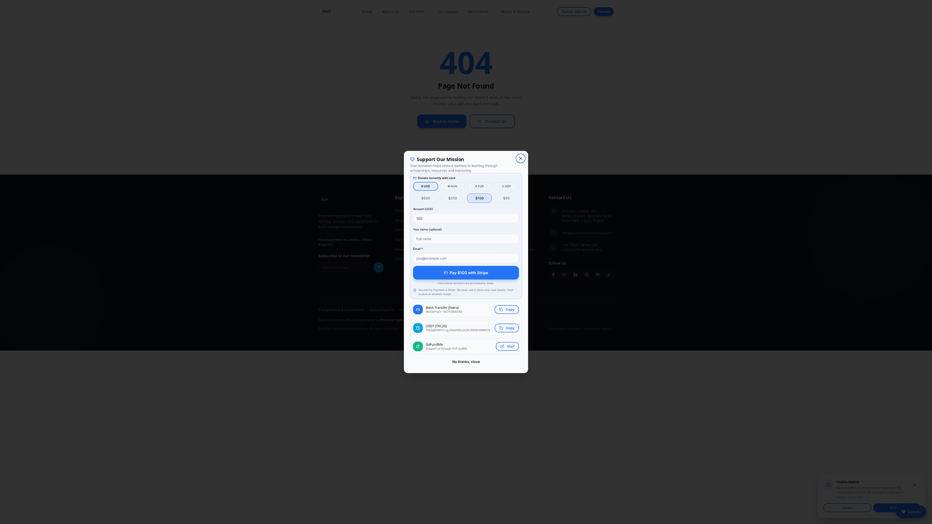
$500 (425, 198)
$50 (506, 198)
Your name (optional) (427, 229)
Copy (510, 309)
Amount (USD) (423, 209)
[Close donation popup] (520, 158)
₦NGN (452, 186)
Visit (511, 346)
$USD (425, 186)
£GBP (506, 186)
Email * (418, 249)
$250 (452, 198)
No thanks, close (466, 362)
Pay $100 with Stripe (469, 272)
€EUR (479, 186)
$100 (479, 198)
